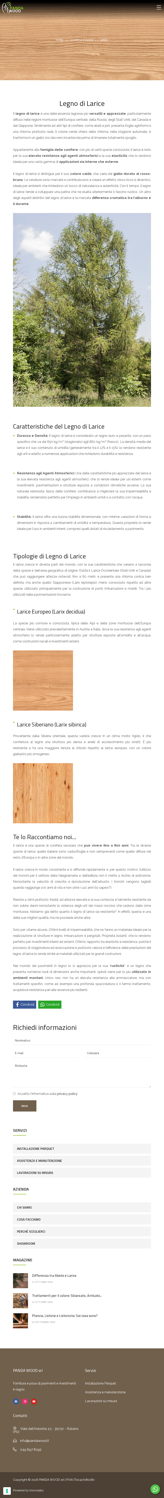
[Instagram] (25, 1402)
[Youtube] (34, 1402)
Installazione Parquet (35, 1148)
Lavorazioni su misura (35, 1172)
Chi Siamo (24, 1207)
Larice (104, 40)
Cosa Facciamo (29, 1219)
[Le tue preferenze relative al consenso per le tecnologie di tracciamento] (7, 1491)
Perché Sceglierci (31, 1231)
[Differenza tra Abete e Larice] (20, 1280)
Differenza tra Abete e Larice (54, 1275)
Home (59, 40)
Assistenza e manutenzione (39, 1160)
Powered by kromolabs (28, 1490)
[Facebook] (16, 1402)
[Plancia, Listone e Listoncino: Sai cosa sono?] (20, 1320)
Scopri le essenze (82, 40)
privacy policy (67, 1094)
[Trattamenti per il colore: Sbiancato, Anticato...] (20, 1300)
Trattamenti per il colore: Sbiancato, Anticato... (67, 1295)
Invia (24, 1106)
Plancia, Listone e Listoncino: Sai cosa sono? (65, 1315)
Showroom (26, 1243)
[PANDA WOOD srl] (12, 7)
